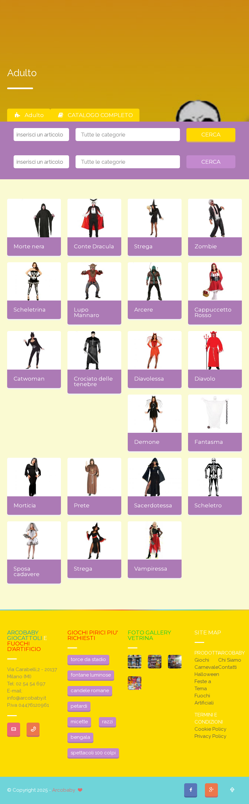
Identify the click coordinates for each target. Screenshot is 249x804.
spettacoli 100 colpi (93, 753)
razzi (107, 722)
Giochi (202, 660)
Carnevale (206, 667)
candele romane (90, 690)
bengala (80, 737)
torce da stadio (88, 659)
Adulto (34, 115)
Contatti (227, 667)
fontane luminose (91, 675)
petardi (79, 706)
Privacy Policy (210, 736)
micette (79, 722)
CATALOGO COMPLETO (100, 115)
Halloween (207, 674)
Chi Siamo (229, 660)
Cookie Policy (210, 729)
